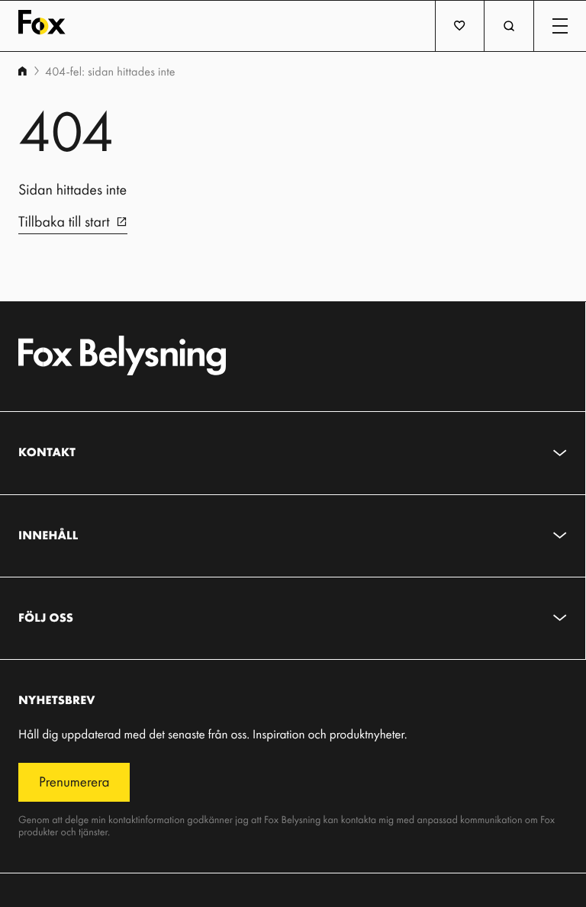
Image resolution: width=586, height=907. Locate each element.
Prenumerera (74, 781)
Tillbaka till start (64, 221)
